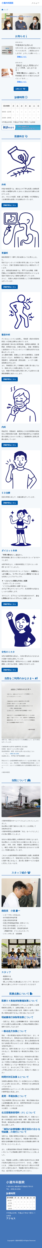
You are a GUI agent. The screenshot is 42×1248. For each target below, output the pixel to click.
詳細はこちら (22, 57)
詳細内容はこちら (9, 205)
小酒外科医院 (7, 3)
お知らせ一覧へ (21, 89)
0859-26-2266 (14, 753)
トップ (5, 9)
